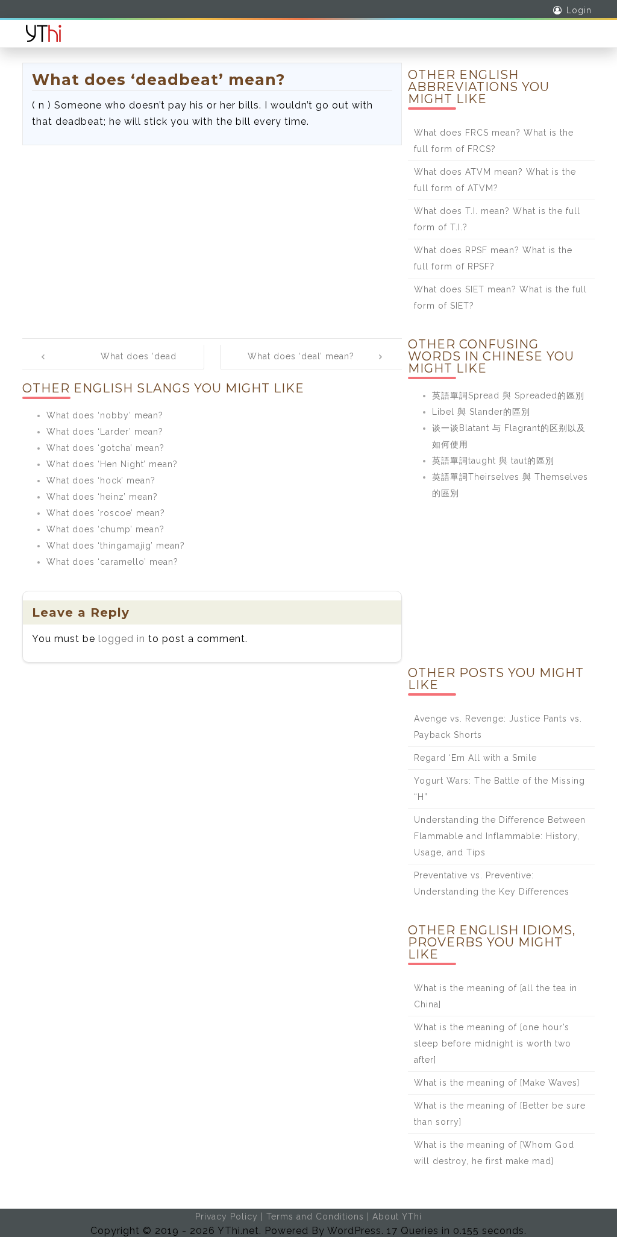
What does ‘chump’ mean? (105, 529)
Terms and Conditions (315, 1216)
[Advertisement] (212, 235)
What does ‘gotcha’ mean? (105, 448)
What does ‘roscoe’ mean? (105, 513)
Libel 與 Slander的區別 (481, 412)
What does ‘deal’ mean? (301, 356)
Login (579, 10)
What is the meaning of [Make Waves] (497, 1082)
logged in (121, 638)
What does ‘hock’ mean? (100, 480)
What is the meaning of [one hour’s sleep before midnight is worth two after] (492, 1043)
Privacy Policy (226, 1216)
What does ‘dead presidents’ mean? (136, 364)
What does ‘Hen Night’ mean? (112, 464)
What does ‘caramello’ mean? (112, 562)
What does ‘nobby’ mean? (104, 415)
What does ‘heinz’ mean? (102, 497)
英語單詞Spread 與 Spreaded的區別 (508, 395)
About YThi (397, 1216)
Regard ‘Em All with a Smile (475, 758)
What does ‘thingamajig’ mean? (115, 545)
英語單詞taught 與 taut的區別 (493, 460)
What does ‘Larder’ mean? (104, 431)
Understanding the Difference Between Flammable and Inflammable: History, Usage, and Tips (500, 836)
